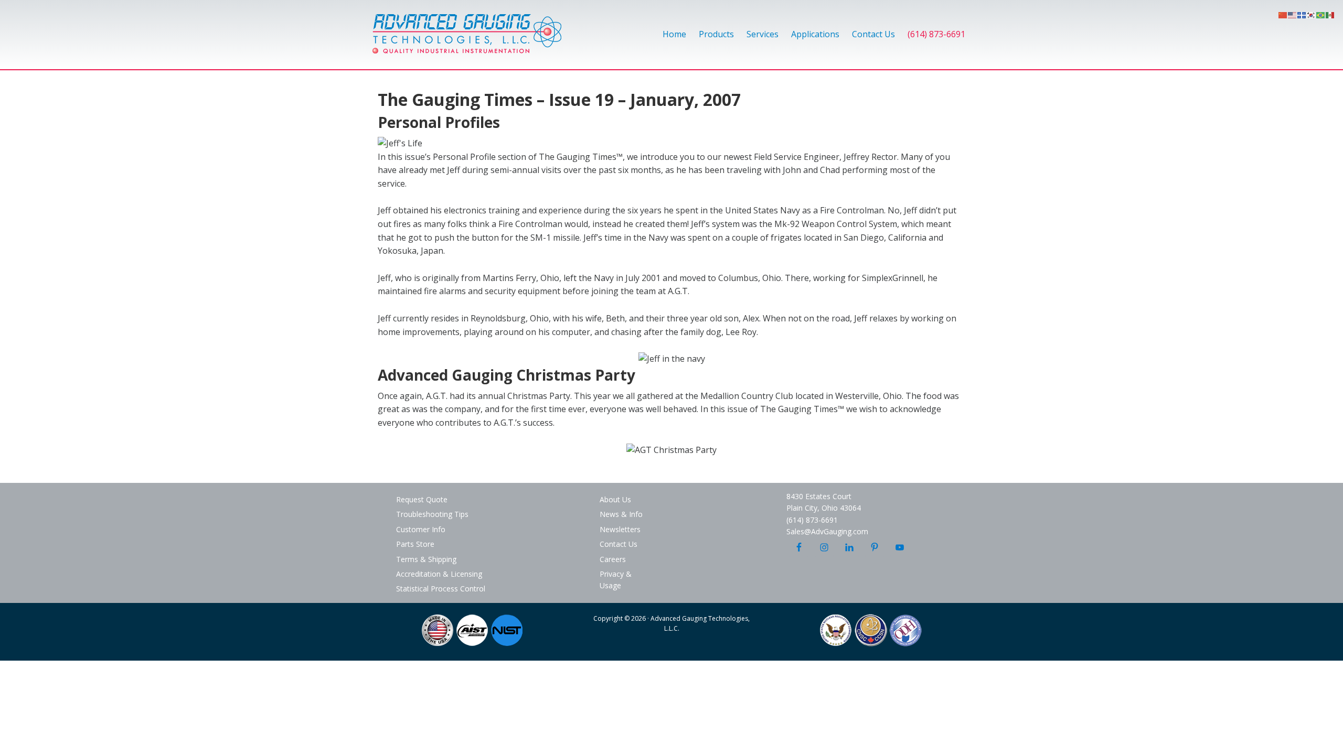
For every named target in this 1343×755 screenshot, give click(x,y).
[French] (1302, 14)
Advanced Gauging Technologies (466, 40)
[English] (1292, 14)
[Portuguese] (1321, 14)
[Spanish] (1330, 14)
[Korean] (1311, 14)
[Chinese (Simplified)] (1283, 14)
